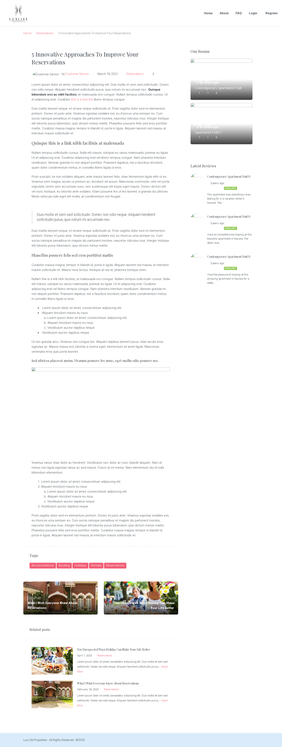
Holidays (80, 565)
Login (253, 13)
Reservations (44, 33)
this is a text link (82, 99)
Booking (64, 565)
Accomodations (43, 565)
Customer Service (77, 74)
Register (271, 13)
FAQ (239, 13)
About (224, 13)
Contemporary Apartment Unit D (218, 88)
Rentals (96, 565)
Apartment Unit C (208, 132)
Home (208, 13)
